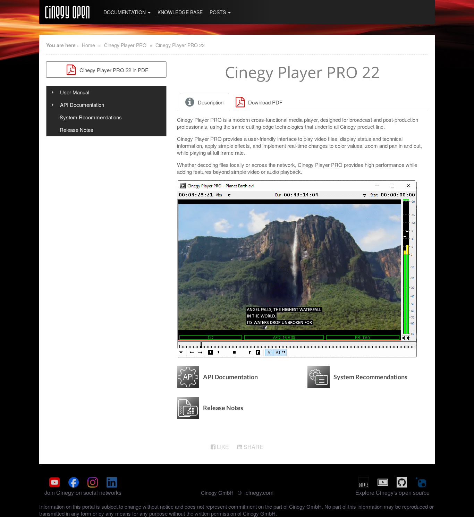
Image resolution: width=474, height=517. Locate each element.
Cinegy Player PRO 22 (180, 45)
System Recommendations (91, 117)
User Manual (74, 92)
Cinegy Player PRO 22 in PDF (113, 70)
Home (88, 45)
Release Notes (76, 129)
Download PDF (264, 102)
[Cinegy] (67, 12)
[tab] (205, 102)
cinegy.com (259, 493)
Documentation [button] (125, 12)
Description (209, 102)
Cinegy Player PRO (125, 45)
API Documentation (82, 104)
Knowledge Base (180, 12)
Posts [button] (218, 12)
